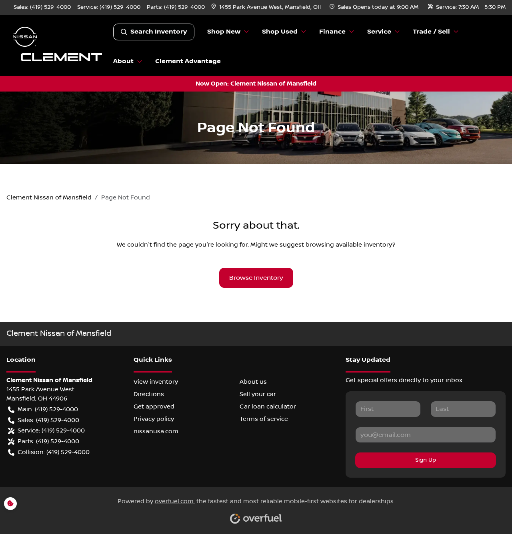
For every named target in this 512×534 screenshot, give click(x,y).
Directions (149, 394)
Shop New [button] (223, 32)
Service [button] (379, 32)
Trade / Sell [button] (431, 32)
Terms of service (264, 418)
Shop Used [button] (280, 32)
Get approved (154, 406)
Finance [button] (332, 32)
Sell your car (258, 394)
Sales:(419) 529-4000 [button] (48, 420)
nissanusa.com (156, 431)
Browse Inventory (256, 277)
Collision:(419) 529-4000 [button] (54, 452)
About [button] (123, 61)
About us (253, 381)
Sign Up (425, 460)
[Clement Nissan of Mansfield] (60, 45)
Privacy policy (154, 418)
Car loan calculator (268, 406)
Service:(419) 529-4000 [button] (51, 430)
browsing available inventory (349, 244)
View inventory (156, 381)
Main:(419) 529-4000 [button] (48, 409)
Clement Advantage (188, 61)
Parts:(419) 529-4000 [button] (48, 441)
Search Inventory (158, 32)
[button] (267, 7)
